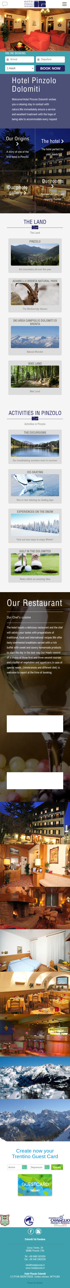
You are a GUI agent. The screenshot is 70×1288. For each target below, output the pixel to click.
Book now (50, 68)
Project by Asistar (35, 1283)
